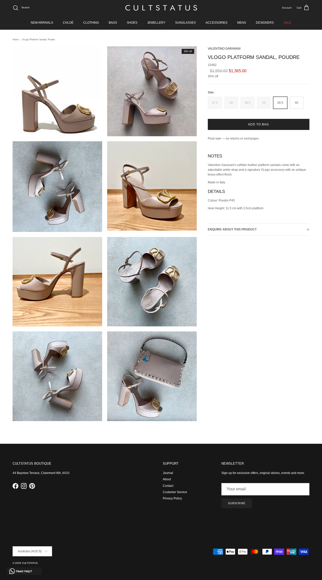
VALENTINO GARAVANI (224, 48)
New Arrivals (42, 22)
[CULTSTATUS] (161, 8)
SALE (287, 22)
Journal (168, 473)
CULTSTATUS (30, 563)
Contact (168, 486)
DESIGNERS (265, 22)
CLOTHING (91, 22)
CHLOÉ (68, 22)
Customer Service (175, 492)
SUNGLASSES (185, 22)
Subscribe (237, 503)
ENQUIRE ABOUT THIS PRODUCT (232, 229)
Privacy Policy (172, 498)
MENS (241, 22)
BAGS (113, 22)
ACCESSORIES (216, 22)
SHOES (132, 22)
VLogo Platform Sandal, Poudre (38, 40)
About (167, 479)
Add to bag (258, 124)
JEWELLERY (156, 22)
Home (16, 40)
